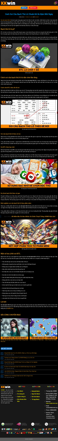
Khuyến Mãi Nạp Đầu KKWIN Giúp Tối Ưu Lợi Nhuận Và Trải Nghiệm (20, 362)
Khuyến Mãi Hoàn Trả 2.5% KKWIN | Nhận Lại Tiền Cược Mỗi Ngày (20, 353)
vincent (37, 17)
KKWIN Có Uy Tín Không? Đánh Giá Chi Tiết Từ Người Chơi (18, 375)
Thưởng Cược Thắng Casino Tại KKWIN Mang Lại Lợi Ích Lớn (19, 357)
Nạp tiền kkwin (36, 394)
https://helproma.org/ (52, 403)
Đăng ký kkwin (36, 391)
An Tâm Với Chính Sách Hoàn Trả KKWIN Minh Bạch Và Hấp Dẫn (20, 366)
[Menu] (56, 3)
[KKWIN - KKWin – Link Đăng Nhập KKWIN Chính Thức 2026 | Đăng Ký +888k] (8, 3)
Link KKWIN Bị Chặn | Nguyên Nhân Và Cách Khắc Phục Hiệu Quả (20, 371)
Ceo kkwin (20, 391)
